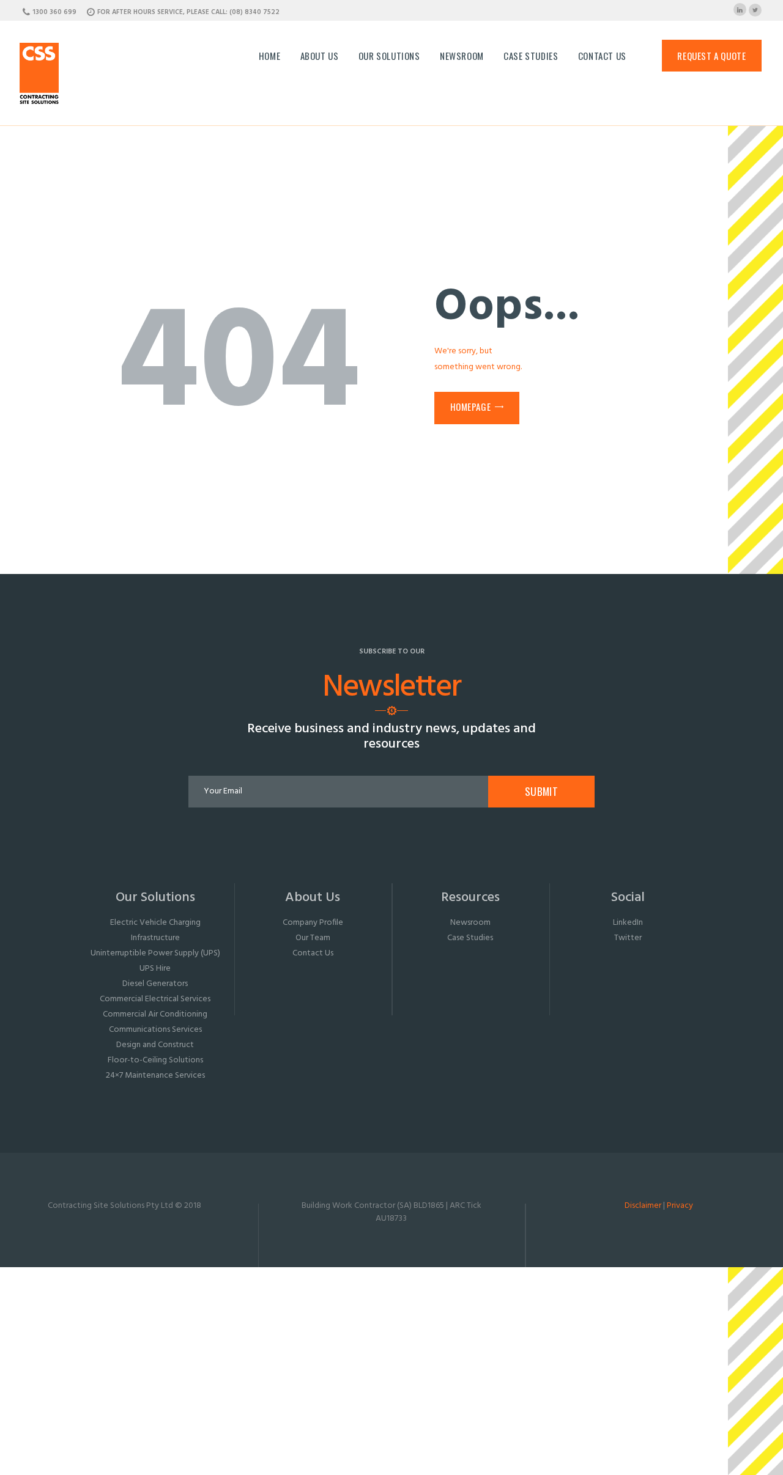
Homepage (470, 406)
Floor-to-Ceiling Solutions (155, 1060)
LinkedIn (628, 923)
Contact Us (312, 953)
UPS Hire (155, 969)
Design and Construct (155, 1045)
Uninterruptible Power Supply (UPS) (155, 953)
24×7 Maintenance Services (155, 1076)
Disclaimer (643, 1206)
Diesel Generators (155, 984)
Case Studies (470, 938)
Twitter (628, 938)
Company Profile (313, 923)
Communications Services (155, 1030)
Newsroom (470, 923)
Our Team (312, 938)
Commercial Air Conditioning (155, 1014)
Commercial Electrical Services (155, 999)
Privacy (680, 1206)
